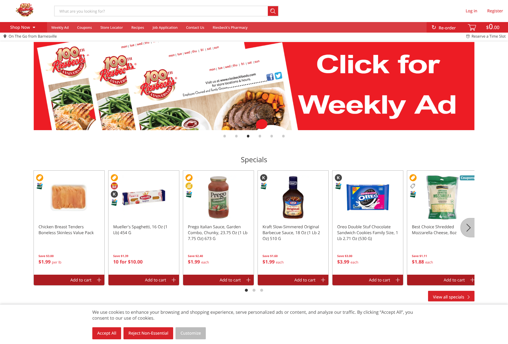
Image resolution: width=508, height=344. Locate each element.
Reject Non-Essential (148, 333)
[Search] (273, 11)
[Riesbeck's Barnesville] (24, 11)
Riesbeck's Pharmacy (230, 27)
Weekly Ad (59, 27)
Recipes (137, 27)
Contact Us (195, 27)
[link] (254, 86)
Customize (191, 333)
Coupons (84, 27)
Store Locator (111, 27)
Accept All (106, 333)
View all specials (448, 297)
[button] (69, 223)
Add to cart (80, 280)
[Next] (467, 227)
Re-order (447, 28)
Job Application (165, 27)
